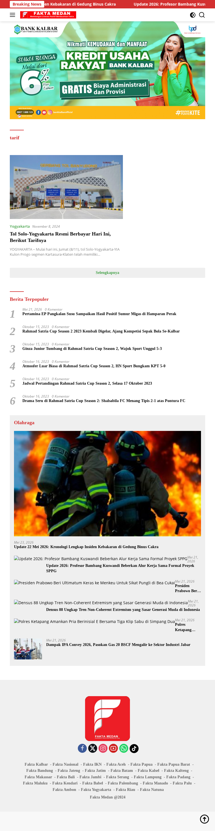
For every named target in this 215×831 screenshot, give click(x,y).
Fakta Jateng (69, 770)
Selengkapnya (107, 273)
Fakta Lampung (148, 777)
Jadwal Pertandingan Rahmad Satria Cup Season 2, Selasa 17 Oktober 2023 (87, 383)
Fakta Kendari (65, 783)
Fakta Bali (66, 777)
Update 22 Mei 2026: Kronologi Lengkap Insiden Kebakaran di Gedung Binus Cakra (86, 547)
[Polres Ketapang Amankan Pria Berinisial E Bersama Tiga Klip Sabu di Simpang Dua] (94, 621)
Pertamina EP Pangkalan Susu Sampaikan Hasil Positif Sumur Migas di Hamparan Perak (99, 314)
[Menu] (13, 15)
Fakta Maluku (35, 783)
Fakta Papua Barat (173, 764)
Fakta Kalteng (176, 770)
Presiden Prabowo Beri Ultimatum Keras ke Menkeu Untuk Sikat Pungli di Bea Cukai (188, 589)
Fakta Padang (178, 777)
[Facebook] (82, 749)
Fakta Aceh (116, 764)
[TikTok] (134, 748)
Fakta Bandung (39, 770)
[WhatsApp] (123, 749)
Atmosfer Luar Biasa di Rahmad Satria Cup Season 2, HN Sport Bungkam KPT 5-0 (93, 366)
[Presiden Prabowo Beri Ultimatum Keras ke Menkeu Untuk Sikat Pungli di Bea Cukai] (94, 583)
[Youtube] (113, 749)
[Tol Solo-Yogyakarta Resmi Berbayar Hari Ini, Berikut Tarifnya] (66, 187)
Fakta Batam (122, 770)
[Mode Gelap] (193, 15)
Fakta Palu (182, 783)
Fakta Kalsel (148, 770)
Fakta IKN (92, 764)
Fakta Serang (117, 777)
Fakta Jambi (90, 777)
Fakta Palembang (123, 783)
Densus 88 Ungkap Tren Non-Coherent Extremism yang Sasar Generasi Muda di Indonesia (123, 610)
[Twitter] (92, 749)
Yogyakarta (20, 226)
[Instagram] (103, 749)
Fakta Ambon (64, 790)
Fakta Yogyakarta (96, 790)
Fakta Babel (92, 783)
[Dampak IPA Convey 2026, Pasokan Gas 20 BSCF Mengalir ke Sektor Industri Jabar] (28, 648)
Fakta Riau (125, 790)
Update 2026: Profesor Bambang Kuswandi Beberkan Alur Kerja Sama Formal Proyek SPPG (120, 568)
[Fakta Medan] (47, 15)
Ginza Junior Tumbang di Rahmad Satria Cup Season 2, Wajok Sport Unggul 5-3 (92, 349)
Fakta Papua (141, 764)
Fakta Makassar (38, 777)
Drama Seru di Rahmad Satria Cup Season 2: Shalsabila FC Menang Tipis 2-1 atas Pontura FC (103, 401)
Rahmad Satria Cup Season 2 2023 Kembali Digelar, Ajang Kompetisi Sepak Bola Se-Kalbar (101, 331)
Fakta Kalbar (36, 764)
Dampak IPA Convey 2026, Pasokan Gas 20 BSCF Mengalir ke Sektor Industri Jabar (118, 645)
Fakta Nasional (65, 764)
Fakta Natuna (152, 790)
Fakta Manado (155, 783)
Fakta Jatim (95, 770)
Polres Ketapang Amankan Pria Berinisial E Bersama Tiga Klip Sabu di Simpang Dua (187, 627)
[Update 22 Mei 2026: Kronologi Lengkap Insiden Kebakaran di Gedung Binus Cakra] (107, 483)
